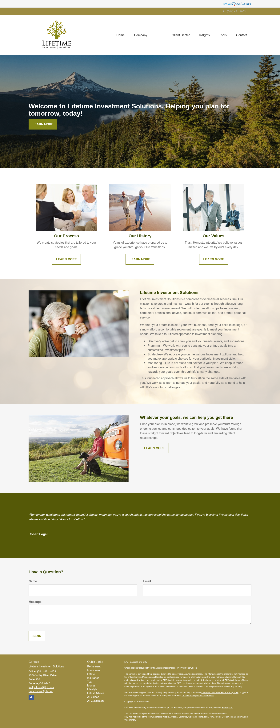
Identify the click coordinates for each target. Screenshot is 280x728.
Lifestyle (92, 689)
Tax (89, 681)
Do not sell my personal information (198, 695)
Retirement (94, 666)
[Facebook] (31, 697)
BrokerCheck (190, 667)
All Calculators (95, 700)
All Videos (93, 697)
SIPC (231, 707)
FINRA (225, 707)
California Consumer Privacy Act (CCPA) (220, 692)
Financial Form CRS (138, 661)
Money (91, 685)
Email (147, 581)
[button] (140, 35)
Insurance (93, 678)
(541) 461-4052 (236, 11)
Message (35, 602)
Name (33, 581)
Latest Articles (95, 693)
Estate (91, 674)
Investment (94, 670)
